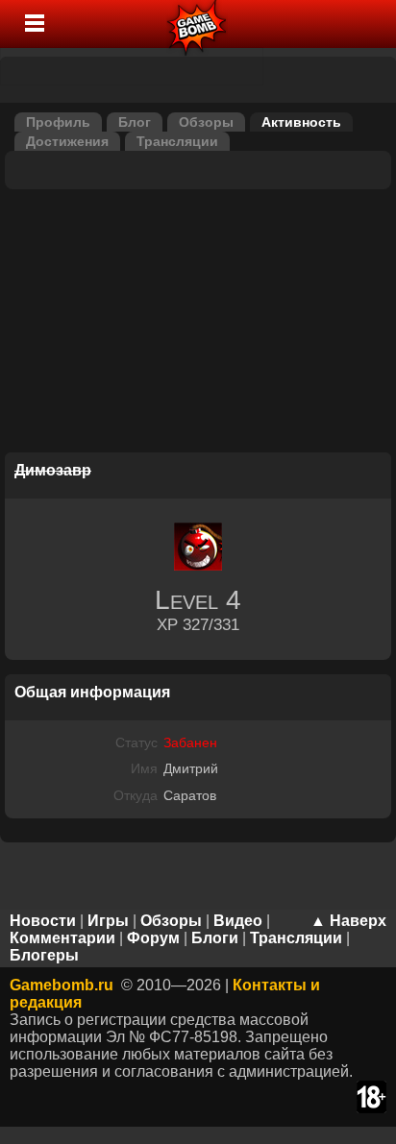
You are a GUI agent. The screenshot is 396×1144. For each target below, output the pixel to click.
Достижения (67, 141)
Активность (301, 122)
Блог (134, 122)
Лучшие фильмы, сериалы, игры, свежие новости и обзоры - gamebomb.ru (197, 24)
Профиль (58, 122)
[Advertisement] (198, 324)
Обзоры (206, 122)
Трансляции (177, 141)
